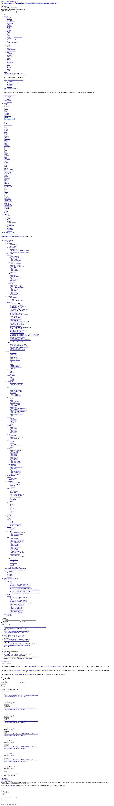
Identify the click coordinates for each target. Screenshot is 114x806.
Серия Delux (13, 468)
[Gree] (5, 150)
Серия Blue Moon (14, 535)
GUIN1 (12, 508)
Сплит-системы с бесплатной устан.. (13, 73)
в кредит (12, 703)
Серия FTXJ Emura (15, 461)
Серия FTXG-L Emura (15, 462)
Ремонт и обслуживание (10, 233)
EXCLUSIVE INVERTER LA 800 (19, 347)
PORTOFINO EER (15, 484)
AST (11, 510)
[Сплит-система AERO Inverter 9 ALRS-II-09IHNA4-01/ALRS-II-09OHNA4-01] (25, 627)
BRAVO (12, 447)
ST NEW (12, 504)
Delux (11, 400)
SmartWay (9, 30)
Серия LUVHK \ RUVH (16, 437)
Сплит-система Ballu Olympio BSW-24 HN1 (15, 748)
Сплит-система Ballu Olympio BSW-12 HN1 (15, 722)
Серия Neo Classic (14, 320)
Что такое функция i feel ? (10, 653)
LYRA (11, 424)
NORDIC (12, 487)
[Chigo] (6, 127)
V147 (11, 522)
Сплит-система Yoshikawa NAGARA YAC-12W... (17, 645)
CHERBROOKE (11, 21)
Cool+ (11, 371)
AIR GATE (13, 485)
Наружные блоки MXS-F (16, 608)
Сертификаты (10, 225)
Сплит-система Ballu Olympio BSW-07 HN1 (15, 696)
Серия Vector (13, 431)
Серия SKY (13, 393)
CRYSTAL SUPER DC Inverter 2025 (19, 309)
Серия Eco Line (14, 289)
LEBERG (9, 28)
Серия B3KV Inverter (15, 265)
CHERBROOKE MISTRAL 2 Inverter (19, 252)
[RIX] (5, 189)
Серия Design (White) (15, 474)
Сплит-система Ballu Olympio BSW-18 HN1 (15, 735)
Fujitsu (8, 63)
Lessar (8, 35)
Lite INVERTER (14, 279)
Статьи (9, 218)
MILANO (12, 378)
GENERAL (7, 146)
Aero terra (12, 282)
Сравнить (6, 705)
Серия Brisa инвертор (15, 278)
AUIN (11, 511)
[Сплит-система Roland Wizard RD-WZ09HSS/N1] (17, 639)
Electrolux (9, 55)
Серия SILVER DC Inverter (17, 534)
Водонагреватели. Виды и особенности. (14, 655)
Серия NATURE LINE (16, 286)
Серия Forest (13, 292)
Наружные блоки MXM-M (17, 605)
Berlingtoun (10, 23)
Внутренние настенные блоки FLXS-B (20, 601)
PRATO (12, 380)
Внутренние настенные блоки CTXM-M (20, 603)
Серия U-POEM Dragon (16, 358)
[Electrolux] (7, 139)
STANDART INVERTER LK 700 (18, 345)
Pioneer (9, 44)
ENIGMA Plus (13, 493)
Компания (6, 214)
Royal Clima (10, 56)
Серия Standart (14, 470)
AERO (8, 27)
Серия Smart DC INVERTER (17, 324)
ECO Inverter (13, 444)
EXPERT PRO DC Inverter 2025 (18, 306)
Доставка (9, 220)
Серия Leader (13, 478)
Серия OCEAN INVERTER (17, 288)
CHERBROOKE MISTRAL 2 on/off (19, 250)
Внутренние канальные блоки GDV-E (20, 591)
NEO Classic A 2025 (15, 303)
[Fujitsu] (6, 141)
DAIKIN (9, 48)
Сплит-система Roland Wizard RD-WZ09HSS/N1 (16, 641)
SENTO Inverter (14, 245)
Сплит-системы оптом (6, 781)
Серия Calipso (13, 430)
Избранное (10, 228)
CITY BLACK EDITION (16, 445)
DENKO (9, 67)
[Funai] (6, 144)
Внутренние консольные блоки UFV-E (20, 587)
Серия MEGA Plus (15, 412)
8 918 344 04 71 (5, 6)
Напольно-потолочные (13, 82)
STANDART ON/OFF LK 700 (18, 344)
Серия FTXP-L (14, 455)
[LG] (5, 165)
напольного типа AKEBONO (18, 556)
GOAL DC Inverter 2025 (16, 317)
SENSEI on (13, 563)
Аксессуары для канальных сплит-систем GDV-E (26, 593)
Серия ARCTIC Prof (15, 395)
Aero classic (13, 280)
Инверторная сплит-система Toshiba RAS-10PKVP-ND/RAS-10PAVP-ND (32, 670)
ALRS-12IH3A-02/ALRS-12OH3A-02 (13, 636)
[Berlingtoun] (7, 116)
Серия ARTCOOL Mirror (16, 414)
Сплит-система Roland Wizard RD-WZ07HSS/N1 (16, 632)
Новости (9, 217)
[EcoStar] (6, 136)
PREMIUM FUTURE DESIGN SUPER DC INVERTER (24, 334)
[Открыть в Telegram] (1, 801)
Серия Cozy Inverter (15, 360)
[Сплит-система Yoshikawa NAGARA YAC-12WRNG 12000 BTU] (21, 643)
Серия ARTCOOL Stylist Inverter (18, 408)
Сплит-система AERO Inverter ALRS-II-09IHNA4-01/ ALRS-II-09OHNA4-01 (42, 666)
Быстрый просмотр (33, 695)
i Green (12, 443)
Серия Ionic (13, 427)
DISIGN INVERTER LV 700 (17, 348)
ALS (11, 505)
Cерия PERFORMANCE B (17, 540)
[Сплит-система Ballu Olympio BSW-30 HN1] (16, 759)
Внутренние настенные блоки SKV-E (20, 584)
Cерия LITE (13, 275)
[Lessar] (6, 162)
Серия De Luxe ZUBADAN (17, 467)
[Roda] (6, 192)
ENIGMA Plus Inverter (15, 497)
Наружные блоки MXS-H (16, 612)
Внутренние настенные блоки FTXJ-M (20, 597)
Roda (5, 190)
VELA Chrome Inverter (16, 495)
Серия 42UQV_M (14, 438)
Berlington (6, 113)
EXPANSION (13, 298)
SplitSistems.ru (11, 785)
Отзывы (9, 226)
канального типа (14, 555)
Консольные (10, 85)
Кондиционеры (8, 17)
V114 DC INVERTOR (15, 525)
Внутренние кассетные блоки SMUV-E (21, 588)
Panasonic (9, 38)
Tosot (5, 210)
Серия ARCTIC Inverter (16, 391)
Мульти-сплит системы (10, 95)
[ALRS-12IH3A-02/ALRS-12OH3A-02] (14, 635)
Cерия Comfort (14, 538)
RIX (5, 187)
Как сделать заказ (11, 222)
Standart (12, 398)
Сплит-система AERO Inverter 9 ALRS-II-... (15, 628)
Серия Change (13, 357)
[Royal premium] (8, 201)
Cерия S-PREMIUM (15, 554)
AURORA (12, 529)
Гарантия (9, 224)
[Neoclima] (7, 178)
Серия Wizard (13, 259)
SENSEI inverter (14, 566)
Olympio (12, 441)
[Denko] (6, 133)
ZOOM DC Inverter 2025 (16, 305)
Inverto (11, 374)
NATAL (12, 418)
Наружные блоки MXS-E (16, 607)
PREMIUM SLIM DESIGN (17, 333)
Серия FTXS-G (14, 458)
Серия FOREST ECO (15, 285)
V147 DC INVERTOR (15, 524)
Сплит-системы (8, 100)
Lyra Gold (12, 362)
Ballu (8, 46)
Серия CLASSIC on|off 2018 (17, 533)
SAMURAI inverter (15, 567)
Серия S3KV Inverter (15, 263)
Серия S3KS (13, 268)
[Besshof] (9, 120)
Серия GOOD (13, 405)
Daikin (8, 99)
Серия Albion (13, 428)
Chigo (8, 65)
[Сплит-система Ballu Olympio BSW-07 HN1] (16, 695)
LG (8, 41)
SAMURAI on (14, 560)
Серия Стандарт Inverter (16, 383)
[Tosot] (6, 211)
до (20, 621)
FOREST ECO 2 (14, 294)
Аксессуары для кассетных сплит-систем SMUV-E (26, 590)
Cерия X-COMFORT (15, 547)
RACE (11, 501)
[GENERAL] (7, 147)
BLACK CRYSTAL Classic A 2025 (19, 314)
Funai (8, 70)
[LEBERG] (7, 160)
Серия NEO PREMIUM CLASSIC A (19, 321)
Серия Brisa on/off (14, 276)
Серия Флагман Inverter (16, 385)
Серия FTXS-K (14, 460)
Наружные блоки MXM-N (17, 604)
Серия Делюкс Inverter (16, 384)
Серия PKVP (13, 272)
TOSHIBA (9, 26)
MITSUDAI (10, 20)
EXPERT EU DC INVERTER (17, 328)
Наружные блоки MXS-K (16, 611)
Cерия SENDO (14, 548)
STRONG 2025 (14, 312)
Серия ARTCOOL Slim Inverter (18, 411)
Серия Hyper (13, 407)
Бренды (6, 103)
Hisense (9, 31)
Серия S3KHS (13, 269)
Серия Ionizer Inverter (15, 404)
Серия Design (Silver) (15, 471)
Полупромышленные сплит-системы (13, 80)
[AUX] (6, 109)
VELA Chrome (14, 491)
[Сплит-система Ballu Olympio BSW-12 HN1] (16, 721)
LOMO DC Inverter (15, 365)
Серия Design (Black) (15, 472)
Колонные (9, 87)
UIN (11, 512)
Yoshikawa (9, 19)
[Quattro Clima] (8, 186)
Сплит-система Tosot (12, 42)
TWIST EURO (14, 421)
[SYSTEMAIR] (8, 206)
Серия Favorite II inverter (16, 258)
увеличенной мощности (16, 551)
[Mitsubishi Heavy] (9, 173)
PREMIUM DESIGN (15, 331)
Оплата (9, 221)
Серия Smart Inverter (15, 401)
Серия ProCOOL (14, 415)
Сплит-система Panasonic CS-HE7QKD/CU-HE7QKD (27, 674)
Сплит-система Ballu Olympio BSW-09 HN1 (15, 709)
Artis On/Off (13, 432)
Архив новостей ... (6, 661)
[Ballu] (6, 111)
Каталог (6, 16)
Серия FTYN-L (14, 453)
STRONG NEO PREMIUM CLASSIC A (20, 327)
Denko (5, 132)
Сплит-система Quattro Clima (14, 37)
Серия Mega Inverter (15, 403)
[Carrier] (6, 123)
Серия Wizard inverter (15, 260)
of (13, 561)
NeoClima (9, 102)
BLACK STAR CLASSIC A (17, 323)
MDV (8, 66)
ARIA (11, 377)
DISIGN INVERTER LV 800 (17, 350)
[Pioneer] (6, 183)
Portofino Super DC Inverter (17, 483)
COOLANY (13, 368)
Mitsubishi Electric (11, 49)
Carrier (8, 45)
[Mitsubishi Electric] (9, 171)
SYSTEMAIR (10, 53)
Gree (8, 34)
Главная (9, 215)
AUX (8, 33)
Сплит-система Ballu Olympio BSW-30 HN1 (15, 761)
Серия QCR (13, 435)
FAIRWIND (13, 528)
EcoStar (9, 60)
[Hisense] (6, 155)
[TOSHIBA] (7, 208)
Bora (11, 361)
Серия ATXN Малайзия (16, 450)
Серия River (13, 290)
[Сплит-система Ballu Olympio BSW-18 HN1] (16, 734)
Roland (8, 24)
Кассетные (9, 81)
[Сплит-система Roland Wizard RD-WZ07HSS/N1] (17, 631)
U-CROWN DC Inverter (16, 367)
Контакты (9, 231)
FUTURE (12, 299)
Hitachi (8, 69)
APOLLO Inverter (14, 500)
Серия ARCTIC (14, 394)
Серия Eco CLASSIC (15, 319)
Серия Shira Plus (14, 451)
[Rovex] (6, 196)
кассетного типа (14, 545)
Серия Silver (13, 388)
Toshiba (9, 96)
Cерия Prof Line (14, 293)
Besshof (9, 59)
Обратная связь (5, 779)
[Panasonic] (7, 180)
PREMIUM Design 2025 (16, 308)
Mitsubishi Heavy (11, 51)
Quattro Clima (7, 185)
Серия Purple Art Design (16, 326)
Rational (12, 372)
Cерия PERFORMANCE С (17, 541)
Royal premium (10, 62)
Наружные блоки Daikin (16, 599)
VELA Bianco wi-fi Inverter (17, 494)
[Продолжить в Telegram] (1, 794)
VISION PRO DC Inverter (16, 310)
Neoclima (6, 176)
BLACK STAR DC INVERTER (18, 330)
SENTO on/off (13, 246)
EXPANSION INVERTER (17, 300)
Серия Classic (13, 465)
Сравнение (10, 229)
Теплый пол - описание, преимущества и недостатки (18, 658)
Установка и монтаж (9, 232)
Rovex (8, 58)
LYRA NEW (13, 420)
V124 (11, 521)
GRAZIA (12, 498)
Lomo (11, 364)
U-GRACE (13, 422)
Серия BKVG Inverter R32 (17, 266)
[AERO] (6, 106)
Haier (8, 52)
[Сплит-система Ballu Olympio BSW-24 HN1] (16, 747)
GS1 (11, 507)
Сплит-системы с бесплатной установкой (15, 568)
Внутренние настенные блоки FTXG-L (20, 600)
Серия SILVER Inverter (16, 390)
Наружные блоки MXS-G (16, 610)
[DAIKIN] (6, 130)
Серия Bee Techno (14, 355)
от (4, 621)
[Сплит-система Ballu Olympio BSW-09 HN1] (16, 708)
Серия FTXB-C (14, 454)
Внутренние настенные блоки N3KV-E (20, 585)
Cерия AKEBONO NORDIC (17, 552)
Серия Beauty (13, 353)
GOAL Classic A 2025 (15, 316)
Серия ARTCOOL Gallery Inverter (18, 410)
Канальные (10, 84)
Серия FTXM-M (14, 457)
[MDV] (6, 168)
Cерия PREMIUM (14, 544)
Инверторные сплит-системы (11, 88)
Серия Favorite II (14, 256)
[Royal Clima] (7, 199)
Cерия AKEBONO (15, 543)
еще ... (5, 72)
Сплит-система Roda (12, 40)
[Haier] (6, 153)
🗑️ (3, 794)
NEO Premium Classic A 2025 (17, 313)
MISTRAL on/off (14, 249)
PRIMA (12, 490)
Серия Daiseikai (14, 270)
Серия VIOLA (13, 354)
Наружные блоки (14, 582)
